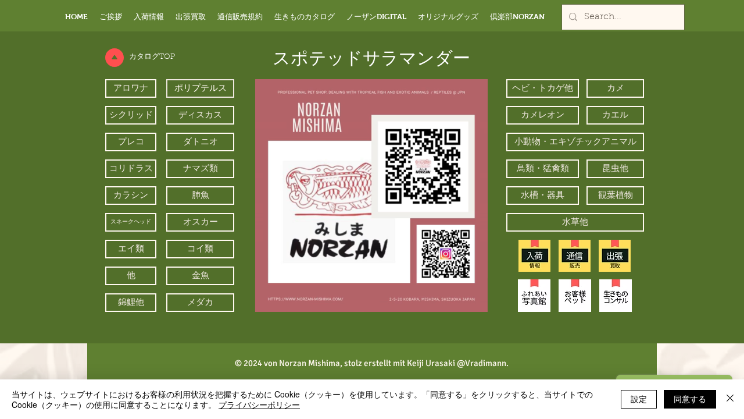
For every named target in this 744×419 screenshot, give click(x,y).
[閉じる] (730, 399)
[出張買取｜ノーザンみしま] (615, 256)
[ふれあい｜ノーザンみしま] (534, 295)
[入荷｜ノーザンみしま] (534, 256)
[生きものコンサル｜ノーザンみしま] (615, 295)
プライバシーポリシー (259, 404)
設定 (639, 398)
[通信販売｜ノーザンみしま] (575, 256)
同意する (690, 398)
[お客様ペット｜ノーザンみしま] (575, 295)
